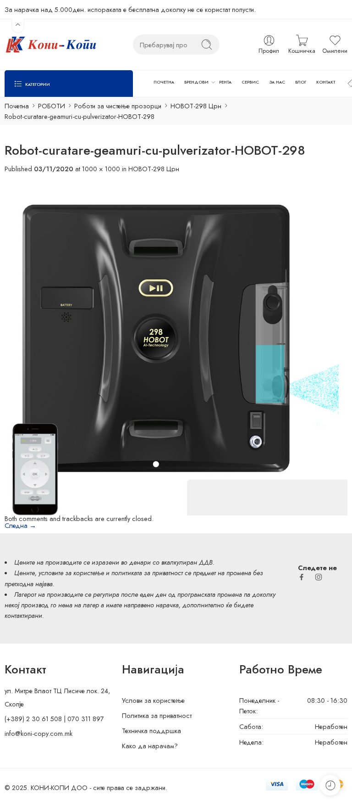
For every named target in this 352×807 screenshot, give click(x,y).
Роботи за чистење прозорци (117, 106)
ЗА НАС (277, 82)
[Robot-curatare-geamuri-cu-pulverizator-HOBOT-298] (176, 343)
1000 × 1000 (101, 169)
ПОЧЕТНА (164, 82)
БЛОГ (300, 82)
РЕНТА (225, 82)
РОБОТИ (51, 106)
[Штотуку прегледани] (330, 785)
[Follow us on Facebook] (301, 577)
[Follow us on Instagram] (318, 577)
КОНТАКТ (326, 82)
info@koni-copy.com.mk (38, 733)
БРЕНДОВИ (196, 82)
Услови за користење (153, 700)
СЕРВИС (250, 82)
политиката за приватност (147, 572)
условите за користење (71, 572)
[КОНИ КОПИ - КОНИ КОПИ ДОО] (50, 44)
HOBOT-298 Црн (195, 106)
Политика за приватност (157, 715)
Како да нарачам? (150, 746)
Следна (20, 525)
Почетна (17, 106)
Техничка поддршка (151, 730)
